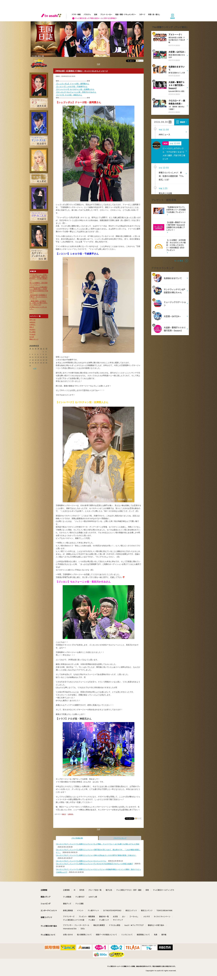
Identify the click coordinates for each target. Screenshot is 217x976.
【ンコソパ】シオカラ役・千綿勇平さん (71, 87)
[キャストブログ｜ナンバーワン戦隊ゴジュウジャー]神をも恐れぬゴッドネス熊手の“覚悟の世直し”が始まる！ (96, 855)
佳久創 (31, 337)
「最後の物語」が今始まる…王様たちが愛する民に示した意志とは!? (38, 303)
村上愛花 (32, 332)
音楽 (95, 14)
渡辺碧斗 (32, 329)
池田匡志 (32, 322)
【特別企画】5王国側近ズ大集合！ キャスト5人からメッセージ (38, 296)
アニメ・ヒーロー (106, 14)
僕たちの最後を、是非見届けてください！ (38, 283)
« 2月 (34, 368)
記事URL (70, 814)
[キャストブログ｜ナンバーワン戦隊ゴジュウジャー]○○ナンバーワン (81, 861)
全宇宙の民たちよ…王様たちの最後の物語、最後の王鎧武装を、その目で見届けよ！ (38, 277)
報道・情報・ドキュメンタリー (125, 14)
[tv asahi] (51, 16)
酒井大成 (32, 320)
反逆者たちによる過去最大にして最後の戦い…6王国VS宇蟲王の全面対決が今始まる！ (38, 289)
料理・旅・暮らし (154, 14)
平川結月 (32, 334)
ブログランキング (119, 838)
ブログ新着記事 (77, 838)
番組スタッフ (33, 339)
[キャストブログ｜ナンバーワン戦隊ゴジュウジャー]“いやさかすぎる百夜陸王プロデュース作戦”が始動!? (94, 864)
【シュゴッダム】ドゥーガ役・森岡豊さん (72, 84)
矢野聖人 (32, 325)
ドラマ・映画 (76, 14)
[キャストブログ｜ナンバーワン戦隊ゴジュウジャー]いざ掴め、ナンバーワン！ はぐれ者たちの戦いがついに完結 (97, 844)
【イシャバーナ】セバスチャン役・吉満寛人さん (75, 89)
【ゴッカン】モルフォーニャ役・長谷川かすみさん (76, 92)
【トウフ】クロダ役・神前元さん (69, 95)
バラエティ (87, 14)
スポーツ (142, 14)
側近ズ (31, 327)
